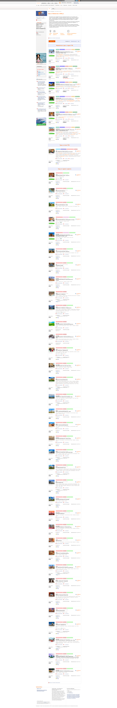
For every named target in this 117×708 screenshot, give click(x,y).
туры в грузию (69, 697)
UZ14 (57, 174)
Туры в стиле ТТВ (63, 149)
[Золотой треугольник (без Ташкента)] (51, 252)
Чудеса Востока (59, 540)
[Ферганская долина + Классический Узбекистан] (51, 325)
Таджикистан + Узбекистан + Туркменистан (63, 307)
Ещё (37, 32)
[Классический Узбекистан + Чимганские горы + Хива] (51, 641)
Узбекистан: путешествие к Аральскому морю (64, 452)
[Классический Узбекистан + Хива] (51, 206)
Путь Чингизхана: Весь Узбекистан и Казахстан (64, 567)
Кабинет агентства (76, 3)
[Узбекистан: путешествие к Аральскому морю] (51, 453)
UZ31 (57, 424)
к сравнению (51, 54)
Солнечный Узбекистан (60, 513)
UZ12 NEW (58, 526)
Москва (58, 0)
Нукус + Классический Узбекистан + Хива (63, 411)
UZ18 (57, 539)
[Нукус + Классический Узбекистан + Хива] (51, 412)
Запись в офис (75, 5)
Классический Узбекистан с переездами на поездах (65, 219)
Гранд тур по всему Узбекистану (62, 379)
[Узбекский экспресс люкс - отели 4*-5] (51, 176)
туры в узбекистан (69, 696)
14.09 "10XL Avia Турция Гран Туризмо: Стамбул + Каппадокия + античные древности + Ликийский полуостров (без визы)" (42, 98)
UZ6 (56, 250)
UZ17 (57, 552)
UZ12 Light (58, 512)
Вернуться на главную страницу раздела (54, 682)
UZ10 (57, 451)
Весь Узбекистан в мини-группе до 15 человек (64, 151)
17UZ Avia (57, 51)
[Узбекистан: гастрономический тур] (51, 554)
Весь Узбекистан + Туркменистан (62, 350)
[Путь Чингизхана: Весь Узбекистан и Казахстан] (51, 568)
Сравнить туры (52, 41)
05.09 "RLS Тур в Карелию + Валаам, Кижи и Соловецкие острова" (41, 92)
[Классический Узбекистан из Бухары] (51, 500)
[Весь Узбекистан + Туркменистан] (51, 351)
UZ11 (57, 466)
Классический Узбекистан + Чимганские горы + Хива (65, 640)
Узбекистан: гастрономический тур (62, 553)
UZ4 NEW (57, 234)
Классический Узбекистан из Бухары (62, 499)
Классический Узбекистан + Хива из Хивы (63, 438)
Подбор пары (77, 49)
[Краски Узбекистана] (51, 483)
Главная (49, 11)
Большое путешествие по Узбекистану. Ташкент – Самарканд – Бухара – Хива (65, 52)
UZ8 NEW (57, 639)
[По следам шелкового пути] (51, 468)
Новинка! (67, 66)
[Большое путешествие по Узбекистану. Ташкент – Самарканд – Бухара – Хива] (51, 53)
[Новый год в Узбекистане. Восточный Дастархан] (51, 100)
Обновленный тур (68, 49)
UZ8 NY (57, 655)
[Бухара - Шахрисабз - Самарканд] (51, 582)
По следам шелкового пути (61, 467)
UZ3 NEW (57, 670)
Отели (53, 8)
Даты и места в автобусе (44, 5)
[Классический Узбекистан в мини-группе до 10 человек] (51, 280)
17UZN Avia (58, 113)
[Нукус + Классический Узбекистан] (51, 426)
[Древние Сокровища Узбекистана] (51, 596)
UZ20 (57, 566)
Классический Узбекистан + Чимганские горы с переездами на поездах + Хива (64, 235)
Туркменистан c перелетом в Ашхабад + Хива (64, 396)
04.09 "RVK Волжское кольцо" (41, 87)
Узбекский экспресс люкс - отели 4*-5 (62, 175)
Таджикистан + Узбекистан (60, 294)
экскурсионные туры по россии (71, 694)
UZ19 (57, 580)
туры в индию (77, 697)
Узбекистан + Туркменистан (61, 624)
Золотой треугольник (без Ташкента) (62, 251)
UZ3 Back (57, 498)
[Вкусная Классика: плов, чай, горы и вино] (51, 367)
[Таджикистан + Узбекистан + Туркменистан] (51, 309)
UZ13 (57, 293)
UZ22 (57, 349)
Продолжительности (74, 41)
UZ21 (57, 623)
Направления (39, 66)
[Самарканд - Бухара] (51, 266)
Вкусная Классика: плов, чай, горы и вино (63, 365)
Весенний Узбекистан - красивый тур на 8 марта (64, 671)
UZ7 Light (57, 323)
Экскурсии (66, 88)
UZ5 (56, 264)
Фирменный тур (62, 49)
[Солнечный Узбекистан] (51, 514)
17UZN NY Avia (58, 98)
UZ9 (56, 481)
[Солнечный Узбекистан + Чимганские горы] (51, 528)
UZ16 (57, 594)
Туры (49, 8)
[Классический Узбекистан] (51, 192)
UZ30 (57, 410)
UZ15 (57, 609)
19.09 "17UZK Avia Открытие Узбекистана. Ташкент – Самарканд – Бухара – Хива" (41, 103)
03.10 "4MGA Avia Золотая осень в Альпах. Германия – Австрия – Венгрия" (42, 110)
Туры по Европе (52, 11)
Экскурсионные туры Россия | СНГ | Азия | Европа (43, 0)
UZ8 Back (57, 437)
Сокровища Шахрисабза (60, 610)
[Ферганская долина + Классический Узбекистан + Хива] (51, 338)
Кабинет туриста (76, 2)
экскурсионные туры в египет (76, 696)
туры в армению (73, 697)
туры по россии (77, 694)
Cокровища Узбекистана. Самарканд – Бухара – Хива (65, 84)
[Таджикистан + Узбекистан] (51, 295)
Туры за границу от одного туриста (41, 74)
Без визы (57, 49)
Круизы (39, 75)
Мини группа (58, 149)
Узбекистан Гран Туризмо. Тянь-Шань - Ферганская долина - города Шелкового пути (65, 130)
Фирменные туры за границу (41, 72)
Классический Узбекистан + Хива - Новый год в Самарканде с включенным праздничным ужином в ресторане (67, 657)
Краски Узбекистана (59, 482)
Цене (78, 41)
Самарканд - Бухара (59, 265)
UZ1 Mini (57, 278)
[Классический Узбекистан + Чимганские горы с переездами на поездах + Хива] (51, 236)
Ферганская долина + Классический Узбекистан (64, 324)
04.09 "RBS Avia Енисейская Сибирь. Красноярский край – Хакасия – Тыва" (41, 82)
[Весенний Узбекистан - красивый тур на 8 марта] (51, 672)
